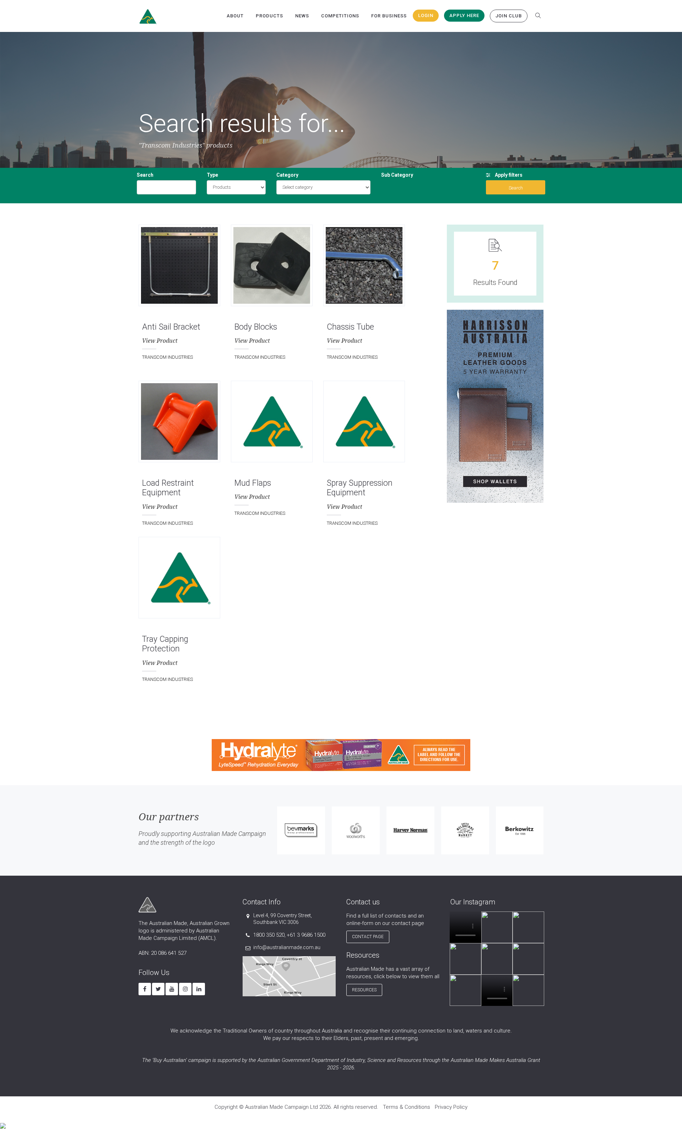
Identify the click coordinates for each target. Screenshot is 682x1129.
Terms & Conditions (406, 1107)
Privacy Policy (451, 1107)
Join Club (509, 15)
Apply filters (508, 175)
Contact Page (368, 936)
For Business (389, 15)
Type (212, 175)
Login (425, 15)
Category (287, 175)
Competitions (340, 15)
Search (145, 175)
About (235, 15)
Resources (364, 989)
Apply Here (464, 15)
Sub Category (397, 175)
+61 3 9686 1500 (306, 935)
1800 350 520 (269, 935)
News (302, 15)
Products (269, 15)
